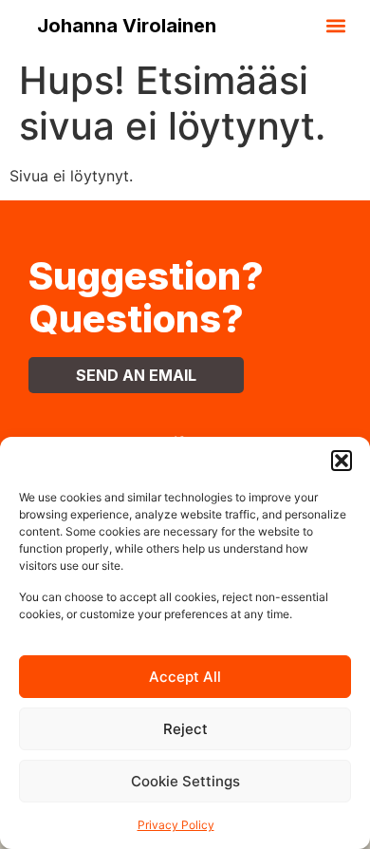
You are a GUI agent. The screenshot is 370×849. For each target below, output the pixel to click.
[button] (341, 460)
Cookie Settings (185, 781)
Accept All (185, 677)
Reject (185, 729)
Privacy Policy (176, 825)
